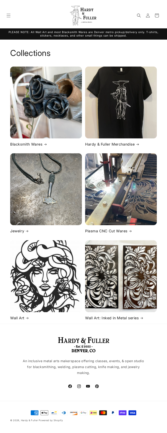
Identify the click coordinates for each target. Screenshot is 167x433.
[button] (8, 15)
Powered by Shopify (51, 420)
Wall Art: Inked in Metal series (112, 318)
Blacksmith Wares (26, 144)
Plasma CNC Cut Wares (106, 231)
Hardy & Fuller (29, 420)
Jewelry (17, 231)
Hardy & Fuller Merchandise (110, 144)
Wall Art (17, 318)
